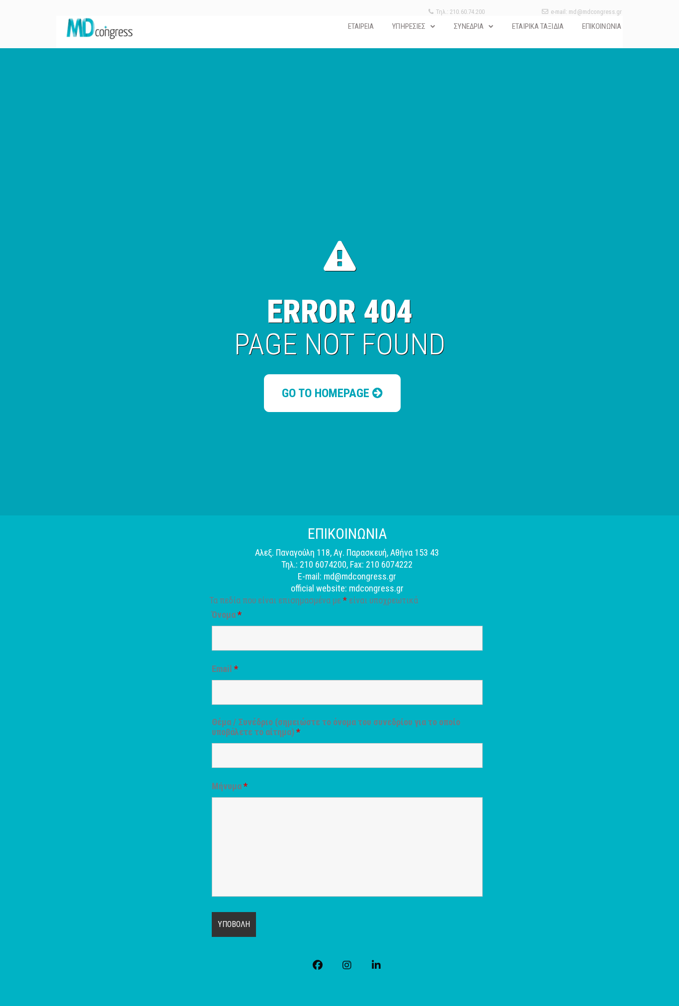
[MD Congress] (99, 28)
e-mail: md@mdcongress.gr (586, 11)
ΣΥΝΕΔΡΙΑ (469, 26)
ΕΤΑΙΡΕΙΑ (361, 26)
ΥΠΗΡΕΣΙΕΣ (408, 26)
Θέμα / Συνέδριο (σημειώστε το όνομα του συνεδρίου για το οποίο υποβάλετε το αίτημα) (336, 727)
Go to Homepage (327, 393)
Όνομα (227, 615)
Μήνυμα (230, 786)
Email (225, 669)
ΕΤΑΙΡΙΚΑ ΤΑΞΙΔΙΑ (538, 26)
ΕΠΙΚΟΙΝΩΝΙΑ (601, 26)
